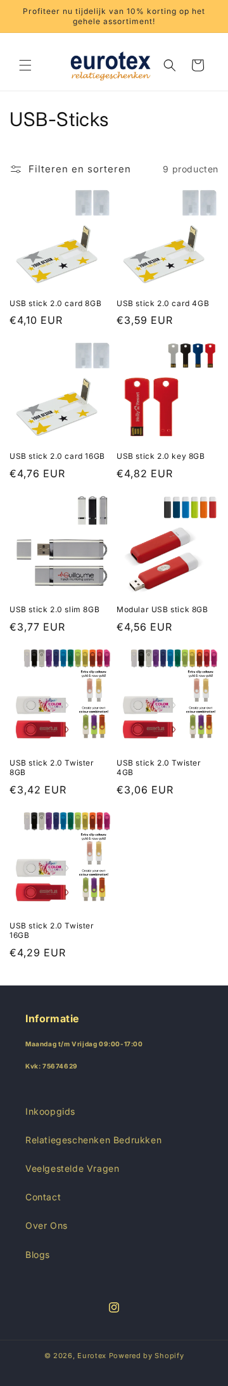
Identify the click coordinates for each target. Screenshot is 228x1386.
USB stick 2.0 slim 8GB (54, 609)
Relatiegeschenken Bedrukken (93, 1139)
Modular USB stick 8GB (162, 609)
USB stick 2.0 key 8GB (161, 456)
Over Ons (46, 1225)
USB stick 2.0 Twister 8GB (52, 768)
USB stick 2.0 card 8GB (55, 303)
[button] (25, 65)
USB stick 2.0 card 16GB (57, 456)
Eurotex (91, 1355)
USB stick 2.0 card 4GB (163, 303)
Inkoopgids (50, 1111)
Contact (43, 1196)
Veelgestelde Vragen (72, 1168)
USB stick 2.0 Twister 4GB (159, 768)
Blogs (37, 1254)
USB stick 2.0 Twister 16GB (52, 930)
